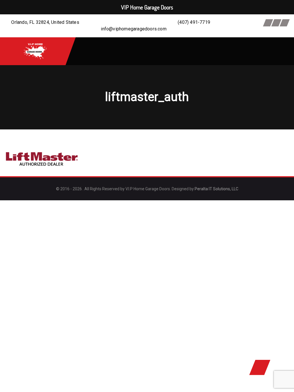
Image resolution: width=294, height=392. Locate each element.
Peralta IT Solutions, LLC (216, 189)
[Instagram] (285, 22)
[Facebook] (268, 22)
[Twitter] (276, 22)
